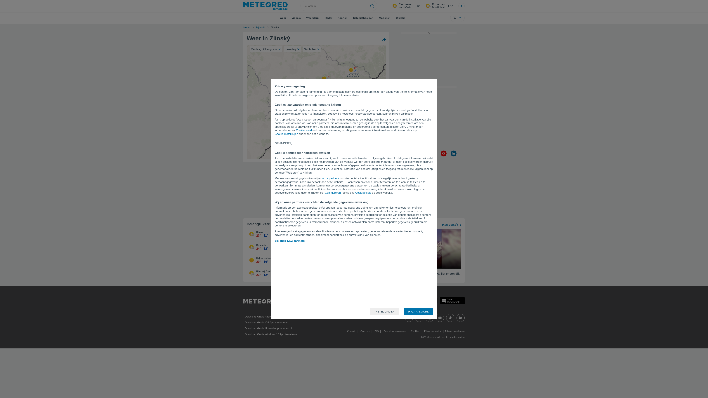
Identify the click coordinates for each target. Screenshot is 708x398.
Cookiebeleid (304, 130)
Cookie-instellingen (286, 133)
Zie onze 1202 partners (290, 240)
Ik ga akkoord (418, 311)
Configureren (333, 192)
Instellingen (385, 311)
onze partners (330, 178)
